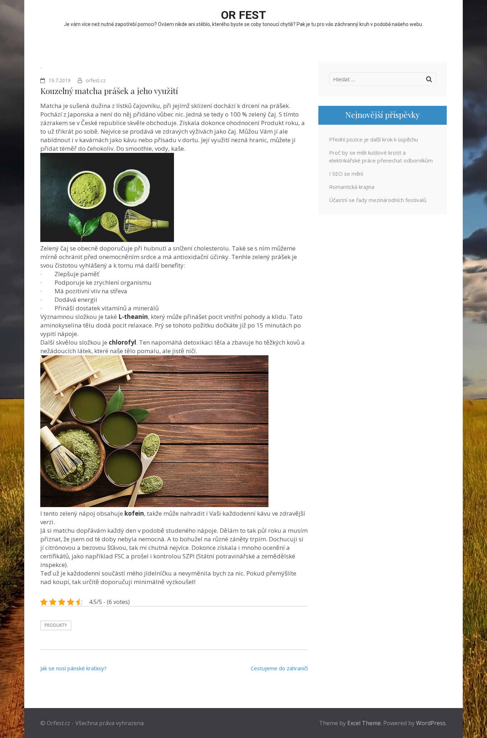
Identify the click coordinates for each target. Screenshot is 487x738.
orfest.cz (96, 80)
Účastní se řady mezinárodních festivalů (377, 199)
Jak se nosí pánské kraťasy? (73, 668)
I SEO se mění (346, 173)
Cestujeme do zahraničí (279, 668)
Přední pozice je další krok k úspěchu (373, 139)
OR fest (243, 15)
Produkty (56, 625)
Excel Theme (364, 723)
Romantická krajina (351, 186)
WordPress (431, 723)
